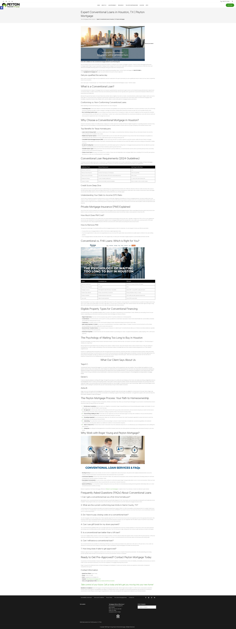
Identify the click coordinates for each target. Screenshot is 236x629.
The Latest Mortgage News (132, 5)
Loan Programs (112, 5)
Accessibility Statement (86, 597)
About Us (104, 5)
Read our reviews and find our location (105, 580)
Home (98, 5)
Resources (120, 5)
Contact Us (131, 597)
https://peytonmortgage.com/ (93, 579)
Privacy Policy (109, 597)
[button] (1, 7)
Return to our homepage (112, 489)
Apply (147, 5)
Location (142, 5)
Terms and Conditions (99, 597)
